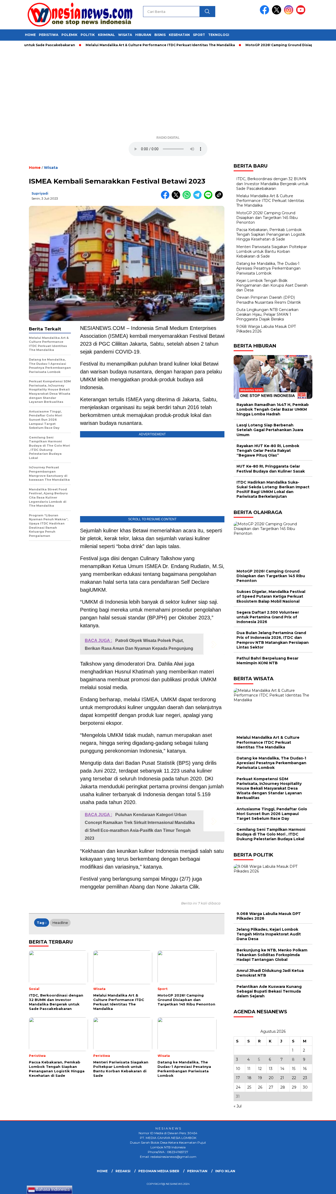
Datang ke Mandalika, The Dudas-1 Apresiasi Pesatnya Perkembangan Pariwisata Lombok (268, 268)
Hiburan (143, 35)
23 (305, 1077)
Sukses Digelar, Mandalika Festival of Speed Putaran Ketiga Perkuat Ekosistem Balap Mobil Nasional (271, 596)
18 (249, 1077)
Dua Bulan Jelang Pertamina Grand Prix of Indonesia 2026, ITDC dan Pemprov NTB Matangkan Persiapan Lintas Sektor (273, 640)
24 (238, 1087)
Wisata (125, 35)
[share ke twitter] (177, 198)
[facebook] (265, 13)
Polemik (69, 35)
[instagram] (289, 13)
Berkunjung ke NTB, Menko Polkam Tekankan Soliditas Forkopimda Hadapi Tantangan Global (272, 955)
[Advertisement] (168, 93)
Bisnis (160, 35)
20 (271, 1077)
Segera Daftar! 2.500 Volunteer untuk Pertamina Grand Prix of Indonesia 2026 (268, 617)
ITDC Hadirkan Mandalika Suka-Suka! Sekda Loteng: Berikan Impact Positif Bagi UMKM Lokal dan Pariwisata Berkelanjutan (273, 489)
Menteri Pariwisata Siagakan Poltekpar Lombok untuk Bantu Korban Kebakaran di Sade (271, 251)
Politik (88, 35)
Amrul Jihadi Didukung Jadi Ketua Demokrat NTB (270, 973)
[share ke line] (209, 198)
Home (30, 35)
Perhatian (197, 1171)
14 (282, 1068)
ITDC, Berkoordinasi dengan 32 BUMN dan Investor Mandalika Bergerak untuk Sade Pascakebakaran (272, 183)
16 (305, 1068)
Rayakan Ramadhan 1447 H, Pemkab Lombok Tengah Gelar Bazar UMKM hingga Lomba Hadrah (273, 409)
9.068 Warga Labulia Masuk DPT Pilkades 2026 (269, 916)
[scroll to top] (322, 1185)
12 (260, 1068)
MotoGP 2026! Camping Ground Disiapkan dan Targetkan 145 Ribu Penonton (267, 218)
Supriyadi (40, 193)
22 (294, 1077)
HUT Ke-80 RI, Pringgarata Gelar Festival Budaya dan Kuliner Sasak (271, 468)
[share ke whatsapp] (187, 198)
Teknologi (218, 35)
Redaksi (123, 1171)
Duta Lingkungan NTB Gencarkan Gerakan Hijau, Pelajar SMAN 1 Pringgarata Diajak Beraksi (267, 314)
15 (293, 1068)
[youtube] (301, 13)
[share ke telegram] (198, 198)
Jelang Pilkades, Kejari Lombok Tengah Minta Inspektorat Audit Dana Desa (269, 934)
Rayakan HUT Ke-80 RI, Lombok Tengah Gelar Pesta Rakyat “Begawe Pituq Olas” (268, 450)
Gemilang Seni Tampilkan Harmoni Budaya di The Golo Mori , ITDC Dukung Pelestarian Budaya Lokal (271, 834)
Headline (60, 922)
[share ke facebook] (166, 198)
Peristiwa (48, 35)
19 (260, 1077)
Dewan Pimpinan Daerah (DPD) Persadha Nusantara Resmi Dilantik (268, 299)
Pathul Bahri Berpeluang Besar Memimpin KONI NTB (267, 660)
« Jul (238, 1106)
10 (238, 1068)
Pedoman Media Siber (158, 1171)
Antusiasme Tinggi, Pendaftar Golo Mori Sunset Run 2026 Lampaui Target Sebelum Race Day (272, 814)
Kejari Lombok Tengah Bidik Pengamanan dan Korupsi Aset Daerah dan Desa (272, 285)
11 (248, 1068)
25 (249, 1087)
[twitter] (277, 13)
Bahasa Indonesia (52, 1189)
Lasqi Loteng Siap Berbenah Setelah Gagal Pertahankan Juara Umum (270, 430)
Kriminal (106, 35)
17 (238, 1077)
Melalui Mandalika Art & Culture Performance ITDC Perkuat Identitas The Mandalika (141, 45)
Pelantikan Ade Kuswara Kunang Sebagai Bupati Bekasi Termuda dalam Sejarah (269, 991)
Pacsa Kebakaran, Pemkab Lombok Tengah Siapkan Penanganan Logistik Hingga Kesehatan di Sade (270, 234)
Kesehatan (179, 35)
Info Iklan (225, 1171)
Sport (199, 35)
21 (282, 1077)
